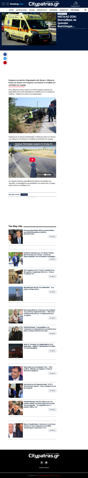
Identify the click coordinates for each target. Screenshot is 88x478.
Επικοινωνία (75, 10)
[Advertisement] (32, 210)
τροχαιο (24, 194)
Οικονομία (53, 10)
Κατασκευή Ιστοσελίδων (45, 475)
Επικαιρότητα (42, 10)
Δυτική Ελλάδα (21, 10)
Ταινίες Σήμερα (44, 467)
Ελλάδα (32, 10)
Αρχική (11, 10)
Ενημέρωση (64, 10)
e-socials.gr (57, 475)
